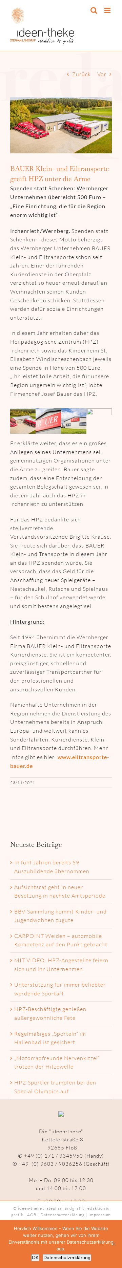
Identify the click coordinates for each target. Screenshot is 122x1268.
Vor (101, 74)
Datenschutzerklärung (62, 1214)
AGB (32, 1214)
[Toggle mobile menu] (108, 10)
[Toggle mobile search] (94, 10)
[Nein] (113, 1244)
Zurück (81, 74)
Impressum (99, 1214)
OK (35, 1257)
